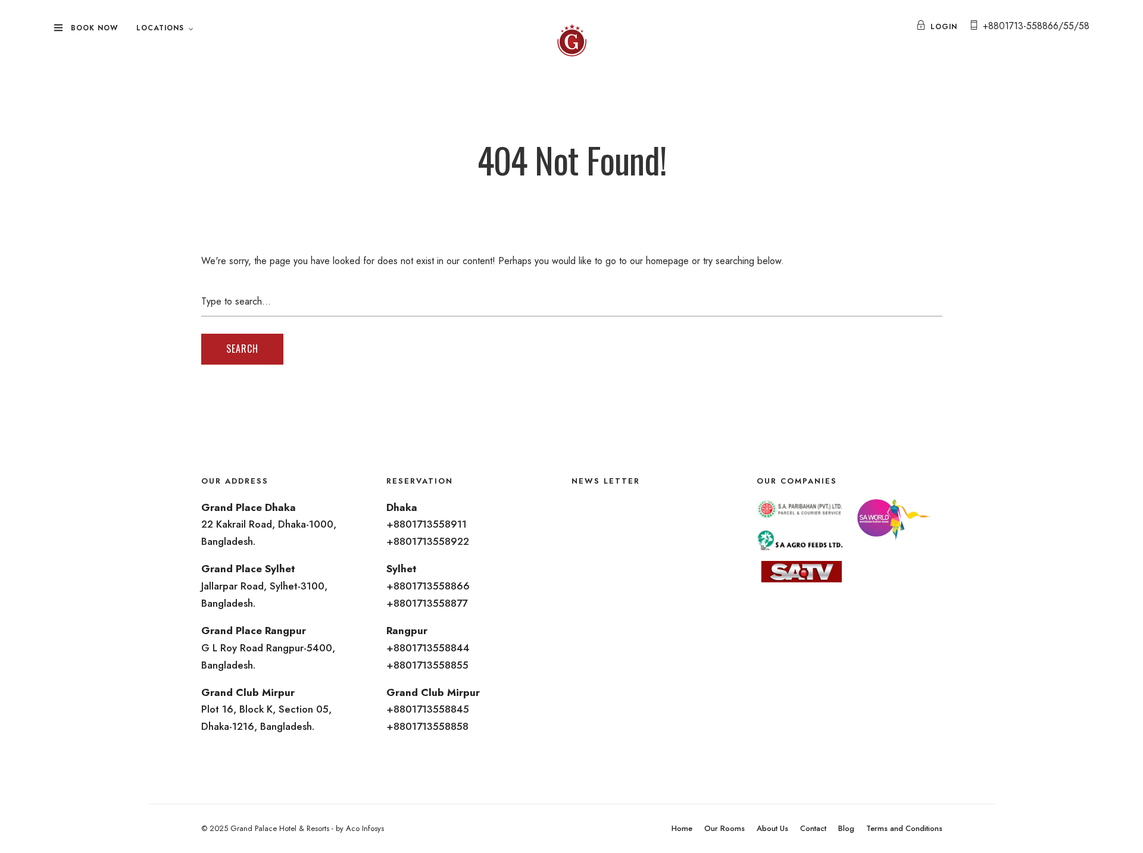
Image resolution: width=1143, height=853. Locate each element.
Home (682, 828)
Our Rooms (724, 828)
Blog (846, 828)
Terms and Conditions (904, 828)
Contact (813, 828)
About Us (772, 828)
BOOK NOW (94, 28)
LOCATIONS (160, 28)
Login (943, 26)
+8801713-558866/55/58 (1036, 26)
